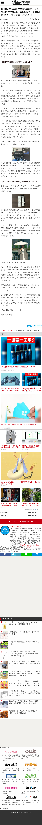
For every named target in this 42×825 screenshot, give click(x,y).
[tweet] (13, 554)
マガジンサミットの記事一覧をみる (21, 521)
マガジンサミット (34, 19)
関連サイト (5, 747)
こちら (29, 547)
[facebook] (5, 554)
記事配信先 (5, 809)
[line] (26, 554)
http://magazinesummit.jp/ (29, 545)
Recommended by (29, 509)
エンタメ (4, 516)
